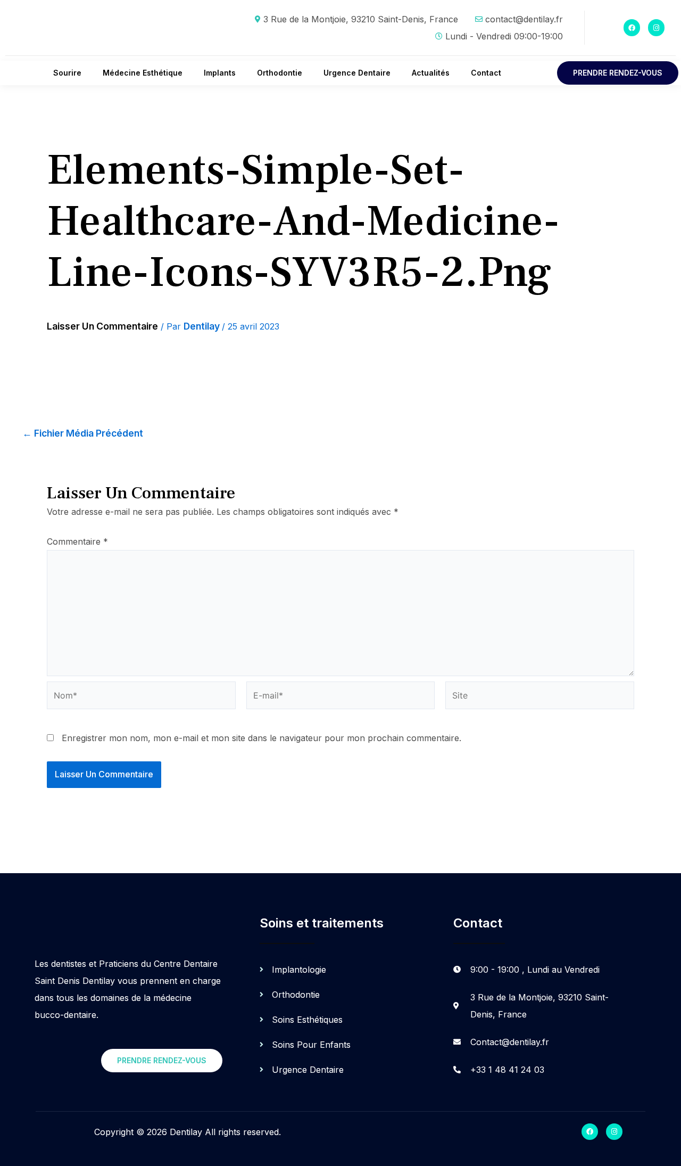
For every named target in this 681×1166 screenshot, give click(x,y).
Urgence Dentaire (357, 72)
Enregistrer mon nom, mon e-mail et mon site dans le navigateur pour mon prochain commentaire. (261, 738)
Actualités (431, 72)
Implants (220, 72)
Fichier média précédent (82, 433)
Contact (486, 72)
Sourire (67, 72)
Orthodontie (279, 72)
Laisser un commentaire (102, 326)
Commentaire (77, 541)
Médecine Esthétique (142, 72)
